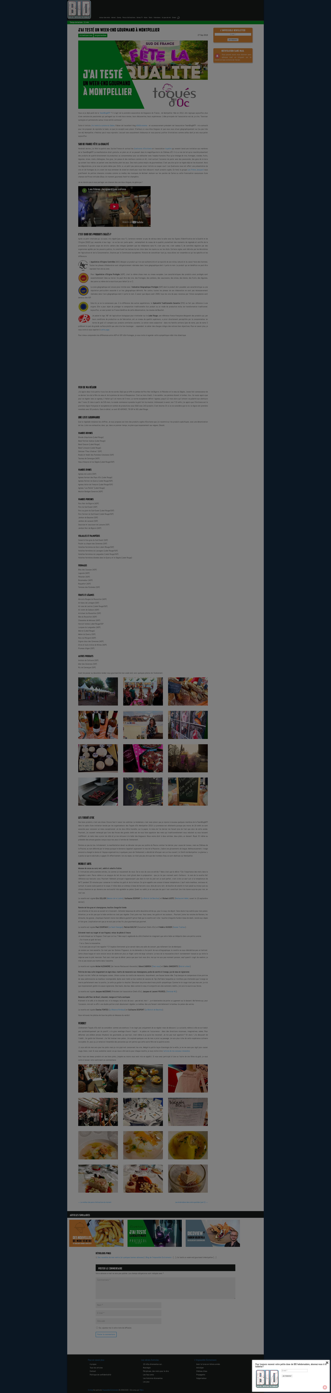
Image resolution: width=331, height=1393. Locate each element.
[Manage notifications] (325, 1387)
